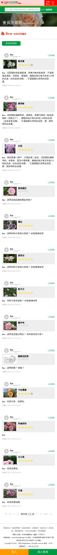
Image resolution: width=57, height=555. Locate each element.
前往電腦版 (42, 531)
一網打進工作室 (32, 546)
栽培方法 (43, 528)
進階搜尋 (49, 9)
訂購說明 (35, 528)
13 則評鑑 (51, 55)
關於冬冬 (7, 528)
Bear (11, 55)
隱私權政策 (19, 531)
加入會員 (43, 551)
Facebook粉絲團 (30, 531)
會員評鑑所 (26, 528)
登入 (14, 551)
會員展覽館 (16, 528)
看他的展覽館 (11, 43)
